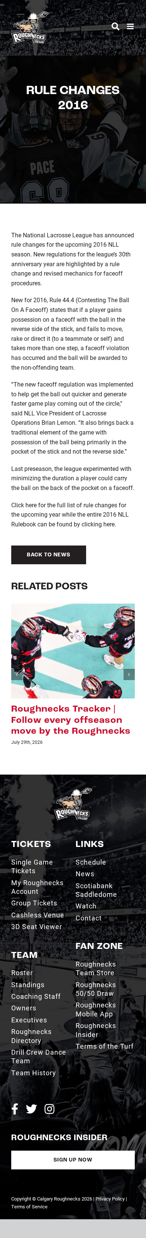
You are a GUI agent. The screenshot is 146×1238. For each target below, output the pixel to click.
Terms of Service (29, 1206)
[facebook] (14, 1109)
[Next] (129, 674)
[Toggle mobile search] (115, 26)
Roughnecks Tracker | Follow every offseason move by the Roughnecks (71, 720)
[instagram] (49, 1109)
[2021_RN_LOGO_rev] (73, 790)
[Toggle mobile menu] (131, 26)
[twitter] (31, 1109)
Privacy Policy (110, 1198)
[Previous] (16, 674)
